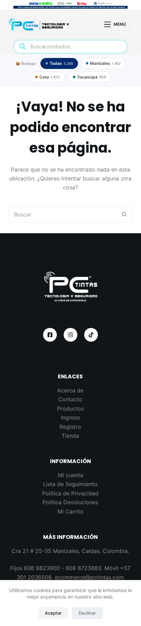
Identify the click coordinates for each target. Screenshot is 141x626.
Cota (49, 77)
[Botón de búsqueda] (124, 214)
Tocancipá (91, 77)
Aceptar (53, 613)
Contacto (70, 399)
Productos (70, 408)
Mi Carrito (70, 511)
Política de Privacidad (70, 493)
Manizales (105, 63)
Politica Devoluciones (70, 502)
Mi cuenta (70, 475)
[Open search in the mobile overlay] (70, 46)
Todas (61, 63)
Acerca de (70, 390)
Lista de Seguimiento (70, 484)
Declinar (87, 613)
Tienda (70, 435)
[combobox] (62, 214)
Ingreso (70, 417)
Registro (70, 426)
